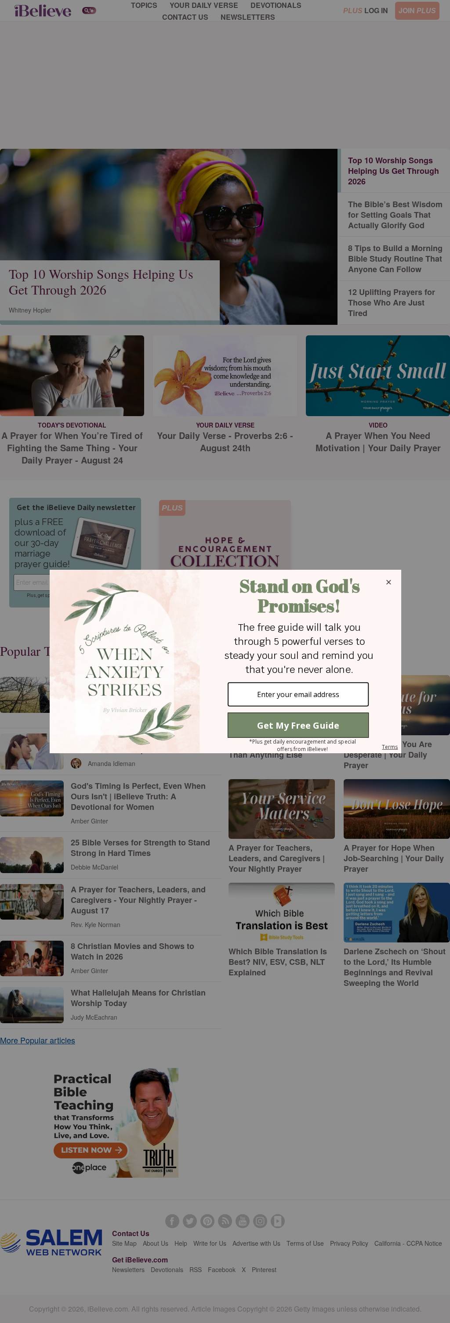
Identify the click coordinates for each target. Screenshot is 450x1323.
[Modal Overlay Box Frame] (225, 661)
